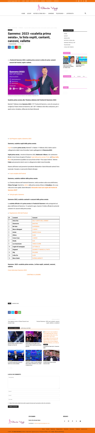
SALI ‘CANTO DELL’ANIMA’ (40, 220)
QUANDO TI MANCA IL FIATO (41, 249)
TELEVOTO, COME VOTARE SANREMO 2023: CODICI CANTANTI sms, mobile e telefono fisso (34, 364)
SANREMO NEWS (15, 303)
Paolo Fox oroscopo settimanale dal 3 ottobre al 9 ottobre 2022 (68, 66)
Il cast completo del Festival (17, 173)
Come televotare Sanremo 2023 (17, 270)
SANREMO (43, 1)
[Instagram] (79, 1)
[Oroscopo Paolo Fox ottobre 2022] (81, 60)
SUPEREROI (35, 226)
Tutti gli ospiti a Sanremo (16, 194)
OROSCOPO (67, 38)
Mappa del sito (59, 429)
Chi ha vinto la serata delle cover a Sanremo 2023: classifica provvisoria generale (33, 345)
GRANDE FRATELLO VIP (69, 42)
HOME (23, 1)
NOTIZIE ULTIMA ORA (34, 1)
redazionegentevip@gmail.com (42, 423)
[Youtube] (86, 1)
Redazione (53, 429)
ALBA (34, 235)
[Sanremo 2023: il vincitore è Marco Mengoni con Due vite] (16, 336)
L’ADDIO (34, 229)
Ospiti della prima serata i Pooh (40, 157)
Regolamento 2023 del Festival (18, 213)
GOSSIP (27, 1)
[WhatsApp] (19, 47)
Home (9, 27)
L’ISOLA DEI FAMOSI (69, 47)
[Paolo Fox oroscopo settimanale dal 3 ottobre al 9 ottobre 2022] (68, 60)
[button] (85, 13)
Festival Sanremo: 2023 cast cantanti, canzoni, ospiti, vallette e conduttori (48, 322)
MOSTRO (35, 223)
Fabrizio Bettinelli (12, 43)
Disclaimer (72, 429)
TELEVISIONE (48, 1)
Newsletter (66, 429)
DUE (33, 241)
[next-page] (11, 368)
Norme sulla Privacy (59, 431)
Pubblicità (78, 429)
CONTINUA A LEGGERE (34, 274)
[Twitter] (83, 1)
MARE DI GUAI (36, 232)
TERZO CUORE (36, 244)
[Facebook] (76, 1)
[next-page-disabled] (66, 82)
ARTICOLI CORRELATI (14, 328)
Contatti (47, 429)
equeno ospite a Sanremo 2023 (22, 138)
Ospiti (9, 147)
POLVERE (35, 252)
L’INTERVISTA (56, 1)
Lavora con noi (84, 429)
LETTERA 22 (36, 246)
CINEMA (79, 76)
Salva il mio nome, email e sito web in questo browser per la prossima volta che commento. (30, 403)
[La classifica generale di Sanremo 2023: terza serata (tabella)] (16, 355)
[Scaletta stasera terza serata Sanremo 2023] (51, 355)
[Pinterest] (81, 1)
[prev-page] (9, 368)
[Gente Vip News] (47, 7)
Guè (10, 138)
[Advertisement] (47, 22)
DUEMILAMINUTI (37, 258)
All (74, 76)
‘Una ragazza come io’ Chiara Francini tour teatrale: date (18, 322)
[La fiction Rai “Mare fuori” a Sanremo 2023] (51, 338)
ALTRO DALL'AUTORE (26, 328)
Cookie (52, 431)
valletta (26, 185)
